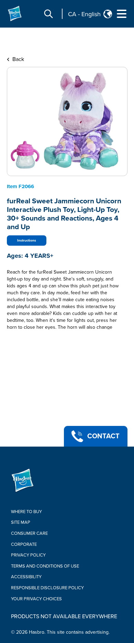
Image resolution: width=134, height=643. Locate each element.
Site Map (20, 522)
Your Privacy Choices (36, 599)
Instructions (26, 240)
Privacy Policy (28, 555)
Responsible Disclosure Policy (47, 588)
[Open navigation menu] (122, 14)
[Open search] (48, 14)
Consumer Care (29, 533)
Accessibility (26, 577)
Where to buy (26, 511)
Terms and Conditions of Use (45, 566)
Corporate (24, 544)
